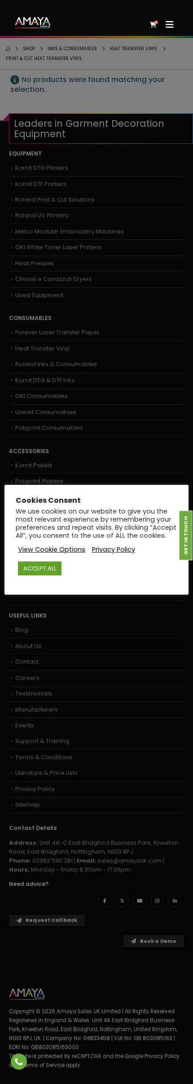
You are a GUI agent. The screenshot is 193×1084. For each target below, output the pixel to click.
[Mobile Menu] (173, 24)
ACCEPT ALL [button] (39, 568)
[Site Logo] (33, 22)
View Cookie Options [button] (51, 549)
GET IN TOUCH (185, 535)
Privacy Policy (113, 549)
